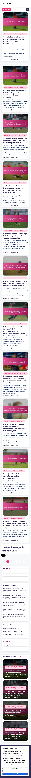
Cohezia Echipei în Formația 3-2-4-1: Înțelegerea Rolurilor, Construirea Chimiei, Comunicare (15, 590)
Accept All (15, 773)
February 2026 (7, 645)
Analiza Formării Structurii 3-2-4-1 (14, 421)
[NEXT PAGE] (23, 561)
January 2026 (6, 648)
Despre (5, 578)
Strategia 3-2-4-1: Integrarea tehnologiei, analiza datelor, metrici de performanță (15, 140)
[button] (8, 56)
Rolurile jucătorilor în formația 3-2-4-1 (15, 34)
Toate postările (7, 575)
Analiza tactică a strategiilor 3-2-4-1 (15, 135)
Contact (5, 572)
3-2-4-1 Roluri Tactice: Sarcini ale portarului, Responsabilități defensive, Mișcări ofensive (15, 283)
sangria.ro (7, 3)
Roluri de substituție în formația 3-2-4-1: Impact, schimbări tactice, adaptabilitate (15, 236)
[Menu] (28, 3)
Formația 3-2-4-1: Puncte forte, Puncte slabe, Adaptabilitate (13, 476)
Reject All (15, 771)
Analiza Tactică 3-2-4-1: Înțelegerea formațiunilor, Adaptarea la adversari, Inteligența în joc (14, 604)
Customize (15, 768)
